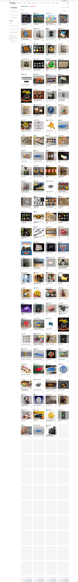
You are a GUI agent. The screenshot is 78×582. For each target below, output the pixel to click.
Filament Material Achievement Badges (24, 390)
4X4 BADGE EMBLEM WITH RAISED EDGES (26, 496)
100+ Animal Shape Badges (50, 496)
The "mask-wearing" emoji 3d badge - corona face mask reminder (26, 130)
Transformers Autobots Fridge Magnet (25, 329)
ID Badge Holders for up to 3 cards (63, 39)
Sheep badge (23, 145)
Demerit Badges (48, 84)
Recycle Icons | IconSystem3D (36, 207)
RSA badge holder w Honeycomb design (62, 100)
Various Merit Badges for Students (63, 313)
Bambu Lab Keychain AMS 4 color (63, 161)
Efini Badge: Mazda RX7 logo (26, 115)
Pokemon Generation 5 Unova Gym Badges (26, 222)
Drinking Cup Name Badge (38, 359)
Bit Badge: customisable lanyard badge (63, 435)
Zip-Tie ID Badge (61, 511)
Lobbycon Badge (36, 450)
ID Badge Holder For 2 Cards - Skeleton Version (63, 85)
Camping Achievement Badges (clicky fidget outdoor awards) (51, 24)
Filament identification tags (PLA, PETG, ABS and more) (26, 207)
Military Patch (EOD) (49, 252)
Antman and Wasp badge (25, 511)
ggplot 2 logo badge (49, 481)
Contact (10, 39)
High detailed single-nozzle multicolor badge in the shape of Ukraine (39, 329)
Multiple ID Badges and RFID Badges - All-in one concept (26, 298)
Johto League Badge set (50, 450)
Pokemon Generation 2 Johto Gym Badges (63, 222)
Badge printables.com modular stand (62, 176)
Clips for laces (23, 176)
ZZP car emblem (61, 466)
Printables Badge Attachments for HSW (25, 405)
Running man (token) (49, 130)
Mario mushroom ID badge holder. (63, 420)
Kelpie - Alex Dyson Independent (37, 557)
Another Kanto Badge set (25, 374)
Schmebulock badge (37, 313)
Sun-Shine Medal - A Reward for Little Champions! (51, 420)
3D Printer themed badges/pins (62, 207)
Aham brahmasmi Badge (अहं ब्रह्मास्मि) (50, 466)
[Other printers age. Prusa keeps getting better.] (26, 248)
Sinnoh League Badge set (63, 557)
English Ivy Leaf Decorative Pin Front (63, 115)
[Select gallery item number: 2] (50, 37)
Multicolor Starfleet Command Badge (49, 115)
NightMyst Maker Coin (50, 542)
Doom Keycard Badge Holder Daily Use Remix (38, 39)
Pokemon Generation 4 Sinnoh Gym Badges (37, 69)
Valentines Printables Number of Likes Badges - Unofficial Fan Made (63, 191)
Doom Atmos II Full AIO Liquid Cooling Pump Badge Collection (38, 481)
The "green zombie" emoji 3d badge (51, 69)
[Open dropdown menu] (31, 89)
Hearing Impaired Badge (50, 527)
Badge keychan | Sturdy (38, 389)
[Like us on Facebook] (17, 42)
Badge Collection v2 (62, 359)
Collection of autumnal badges (25, 573)
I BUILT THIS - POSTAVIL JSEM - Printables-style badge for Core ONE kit (39, 176)
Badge (47, 267)
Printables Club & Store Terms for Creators (13, 37)
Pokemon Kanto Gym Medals (38, 54)
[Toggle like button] (21, 25)
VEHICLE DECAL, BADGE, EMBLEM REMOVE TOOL (63, 268)
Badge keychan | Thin (49, 191)
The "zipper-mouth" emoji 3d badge (38, 298)
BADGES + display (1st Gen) (38, 252)
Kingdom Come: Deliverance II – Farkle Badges (26, 24)
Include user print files (14, 17)
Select (18, 22)
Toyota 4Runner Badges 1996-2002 (38, 237)
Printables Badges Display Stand (38, 85)
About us (12, 39)
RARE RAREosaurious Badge (63, 527)
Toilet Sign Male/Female (25, 54)
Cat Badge (23, 481)
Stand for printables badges (25, 466)
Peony (47, 313)
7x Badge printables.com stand (63, 405)
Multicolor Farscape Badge (50, 389)
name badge (36, 496)
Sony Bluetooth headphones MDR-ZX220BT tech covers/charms (38, 283)
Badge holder (23, 420)
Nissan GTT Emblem (62, 252)
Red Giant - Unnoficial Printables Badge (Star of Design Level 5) (25, 191)
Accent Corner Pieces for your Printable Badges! (50, 207)
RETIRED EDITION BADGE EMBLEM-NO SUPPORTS (50, 557)
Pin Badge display (49, 328)
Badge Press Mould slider (63, 298)
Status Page (17, 38)
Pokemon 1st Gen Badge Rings (50, 222)
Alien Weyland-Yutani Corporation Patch (37, 268)
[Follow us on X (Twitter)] (12, 42)
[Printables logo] (12, 3)
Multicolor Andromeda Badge (63, 496)
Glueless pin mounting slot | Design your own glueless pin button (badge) (38, 344)
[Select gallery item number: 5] (27, 342)
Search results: (24, 6)
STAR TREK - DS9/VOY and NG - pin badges (38, 115)
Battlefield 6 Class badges (50, 511)
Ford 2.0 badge (36, 466)
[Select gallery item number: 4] (27, 37)
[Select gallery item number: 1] (25, 37)
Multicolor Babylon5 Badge (63, 481)
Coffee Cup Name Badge (63, 130)
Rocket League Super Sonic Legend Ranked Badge (50, 435)
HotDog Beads (36, 511)
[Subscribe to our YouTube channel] (14, 42)
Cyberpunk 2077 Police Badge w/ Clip (25, 237)
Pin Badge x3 (36, 420)
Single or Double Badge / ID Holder (26, 313)
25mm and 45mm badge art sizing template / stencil (63, 146)
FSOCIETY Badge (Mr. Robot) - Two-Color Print (51, 161)
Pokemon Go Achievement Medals (63, 69)
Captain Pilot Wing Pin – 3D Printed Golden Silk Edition (63, 542)
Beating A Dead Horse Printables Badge (25, 451)
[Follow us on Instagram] (15, 42)
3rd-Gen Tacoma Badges (25, 84)
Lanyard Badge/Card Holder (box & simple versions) (38, 542)
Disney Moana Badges (25, 267)
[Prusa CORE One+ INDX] (26, 96)
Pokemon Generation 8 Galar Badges (51, 54)
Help (14, 38)
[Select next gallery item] (18, 11)
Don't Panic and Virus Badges (26, 359)
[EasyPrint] (62, 1)
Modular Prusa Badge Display (38, 191)
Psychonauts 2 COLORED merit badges (50, 146)
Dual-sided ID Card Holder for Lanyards (26, 283)
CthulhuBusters (48, 359)
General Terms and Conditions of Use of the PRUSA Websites (13, 35)
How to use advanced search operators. (65, 7)
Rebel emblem (36, 374)
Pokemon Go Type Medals (50, 237)
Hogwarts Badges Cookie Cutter (50, 176)
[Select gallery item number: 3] (63, 52)
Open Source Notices (11, 38)
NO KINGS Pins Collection (38, 145)
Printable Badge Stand (62, 450)
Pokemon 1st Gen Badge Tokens (62, 24)
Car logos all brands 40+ (62, 54)
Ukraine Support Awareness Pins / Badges (38, 24)
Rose (59, 237)
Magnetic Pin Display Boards (26, 69)
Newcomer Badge (61, 389)
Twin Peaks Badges (49, 298)
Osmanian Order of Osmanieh (39, 435)
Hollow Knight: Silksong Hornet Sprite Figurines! (38, 100)
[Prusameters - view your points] (64, 0)
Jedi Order (60, 374)
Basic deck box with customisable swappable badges (25, 39)
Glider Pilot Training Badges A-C (50, 374)
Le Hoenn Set (23, 557)
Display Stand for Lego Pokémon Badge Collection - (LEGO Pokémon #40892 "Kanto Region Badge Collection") (26, 542)
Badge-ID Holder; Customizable (36, 527)
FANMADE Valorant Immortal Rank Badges (38, 222)
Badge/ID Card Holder (37, 130)
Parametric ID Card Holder (25, 435)
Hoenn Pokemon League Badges (38, 573)
